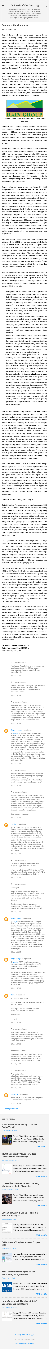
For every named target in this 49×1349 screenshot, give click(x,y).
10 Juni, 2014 (16, 676)
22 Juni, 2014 (16, 1103)
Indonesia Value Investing (24, 5)
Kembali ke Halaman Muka (24, 1343)
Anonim (15, 733)
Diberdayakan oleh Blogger (24, 1335)
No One (14, 824)
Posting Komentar (11, 1109)
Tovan (13, 995)
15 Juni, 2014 (16, 1044)
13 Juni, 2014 (16, 952)
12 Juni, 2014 (16, 817)
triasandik (14, 1094)
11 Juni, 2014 (16, 723)
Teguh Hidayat (16, 730)
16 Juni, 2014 (16, 1088)
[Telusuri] (45, 6)
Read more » (41, 1147)
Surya (15, 922)
